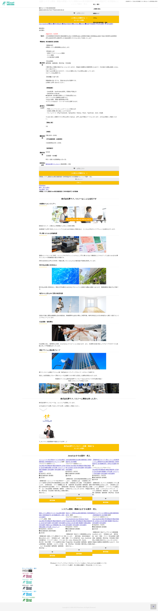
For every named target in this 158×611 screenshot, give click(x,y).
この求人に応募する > (79, 19)
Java (40, 24)
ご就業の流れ (97, 9)
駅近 (51, 24)
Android (68, 465)
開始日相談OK (67, 24)
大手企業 (54, 467)
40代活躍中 (69, 469)
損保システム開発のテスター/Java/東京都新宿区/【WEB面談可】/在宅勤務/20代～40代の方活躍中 (52, 515)
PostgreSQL (69, 521)
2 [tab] (78, 505)
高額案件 (44, 469)
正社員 (82, 24)
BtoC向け (116, 521)
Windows (81, 519)
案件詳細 (52, 500)
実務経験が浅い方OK (59, 525)
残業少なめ (49, 525)
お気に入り (80, 179)
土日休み (76, 24)
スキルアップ (61, 467)
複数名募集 (48, 467)
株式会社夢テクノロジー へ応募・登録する (79, 447)
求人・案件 (96, 4)
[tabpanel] (52, 480)
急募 (87, 24)
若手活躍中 (48, 523)
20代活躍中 (51, 469)
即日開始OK (58, 24)
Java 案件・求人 (44, 189)
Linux (77, 519)
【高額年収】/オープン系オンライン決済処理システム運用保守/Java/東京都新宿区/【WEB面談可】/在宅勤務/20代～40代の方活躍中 (105, 461)
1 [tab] (75, 505)
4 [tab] (83, 505)
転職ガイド (96, 13)
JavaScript (45, 24)
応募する (79, 182)
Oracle (86, 519)
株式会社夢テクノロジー (53, 164)
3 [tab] (80, 505)
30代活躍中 (58, 469)
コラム (95, 18)
